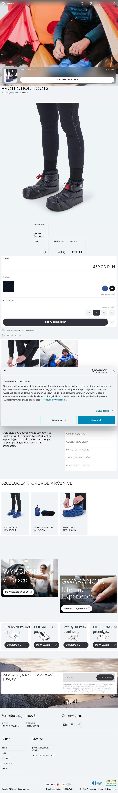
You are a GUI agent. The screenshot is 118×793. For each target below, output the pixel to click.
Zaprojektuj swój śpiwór (40, 749)
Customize (57, 420)
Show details (102, 411)
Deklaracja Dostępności (107, 789)
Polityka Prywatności (88, 789)
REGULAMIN (6, 763)
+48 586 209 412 (32, 726)
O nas (4, 748)
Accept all (96, 420)
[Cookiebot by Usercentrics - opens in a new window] (94, 371)
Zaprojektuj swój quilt (43, 755)
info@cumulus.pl (10, 726)
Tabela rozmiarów (108, 307)
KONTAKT (5, 758)
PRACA (4, 769)
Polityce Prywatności (83, 690)
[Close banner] (114, 371)
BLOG (3, 753)
